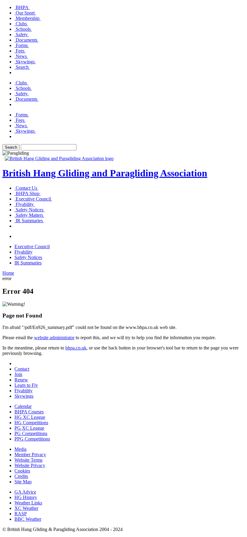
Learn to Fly (26, 385)
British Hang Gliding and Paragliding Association (104, 173)
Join (18, 374)
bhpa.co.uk (75, 347)
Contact (21, 368)
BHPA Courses (29, 411)
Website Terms (28, 460)
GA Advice (25, 491)
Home (8, 273)
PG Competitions (30, 433)
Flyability (23, 390)
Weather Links (28, 502)
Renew (21, 379)
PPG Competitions (32, 438)
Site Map (23, 481)
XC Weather (26, 508)
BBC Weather (27, 519)
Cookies (22, 470)
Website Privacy (29, 465)
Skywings (23, 396)
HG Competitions (31, 422)
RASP (20, 513)
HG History (25, 497)
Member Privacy (30, 454)
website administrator (54, 337)
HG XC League (29, 417)
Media (20, 449)
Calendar (23, 406)
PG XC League (29, 428)
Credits (21, 476)
